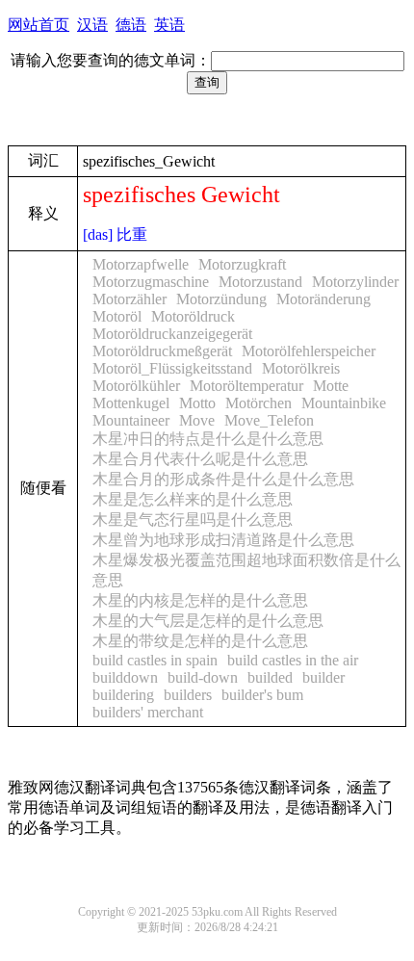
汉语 (92, 24)
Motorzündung (221, 299)
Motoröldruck (193, 316)
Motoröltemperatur (246, 385)
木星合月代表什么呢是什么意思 (200, 459)
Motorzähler (129, 299)
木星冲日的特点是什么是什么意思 (207, 438)
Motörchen (258, 403)
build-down (203, 677)
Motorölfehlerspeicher (308, 351)
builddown (125, 677)
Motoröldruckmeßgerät (162, 351)
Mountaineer (130, 420)
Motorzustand (260, 281)
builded (270, 677)
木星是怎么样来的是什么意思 (192, 499)
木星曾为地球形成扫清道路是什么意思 (223, 540)
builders (188, 695)
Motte (331, 385)
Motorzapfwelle (140, 264)
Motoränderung (323, 299)
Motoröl (117, 316)
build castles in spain (155, 660)
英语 (169, 24)
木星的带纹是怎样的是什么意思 (200, 641)
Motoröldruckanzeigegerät (172, 333)
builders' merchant (147, 712)
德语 (131, 24)
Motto (197, 403)
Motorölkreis (301, 368)
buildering (123, 695)
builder (323, 677)
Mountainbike (343, 403)
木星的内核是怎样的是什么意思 (200, 600)
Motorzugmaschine (150, 281)
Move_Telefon (269, 420)
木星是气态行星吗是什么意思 (192, 519)
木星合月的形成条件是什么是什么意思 (223, 479)
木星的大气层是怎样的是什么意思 (207, 620)
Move (197, 420)
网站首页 (38, 24)
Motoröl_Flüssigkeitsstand (172, 368)
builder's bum (262, 695)
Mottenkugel (130, 403)
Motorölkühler (136, 385)
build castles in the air (292, 660)
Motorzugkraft (242, 264)
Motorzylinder (355, 281)
